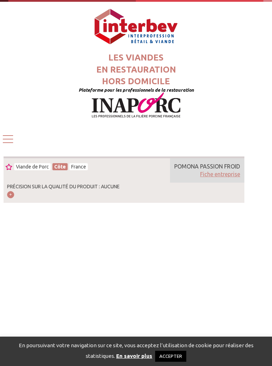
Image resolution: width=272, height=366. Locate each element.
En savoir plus (134, 356)
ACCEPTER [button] (170, 356)
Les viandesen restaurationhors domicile (136, 69)
